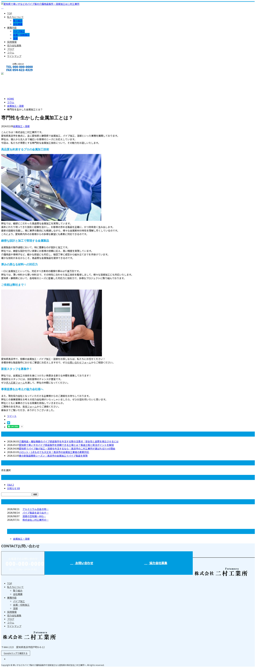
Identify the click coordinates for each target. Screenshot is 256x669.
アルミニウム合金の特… (36, 509)
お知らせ (13, 488)
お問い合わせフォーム (79, 362)
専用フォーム (30, 406)
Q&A (10, 484)
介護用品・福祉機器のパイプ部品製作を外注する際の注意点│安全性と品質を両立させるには (69, 441)
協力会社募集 (14, 45)
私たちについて (15, 17)
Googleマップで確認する (16, 653)
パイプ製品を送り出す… (36, 512)
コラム (10, 52)
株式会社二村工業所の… (36, 519)
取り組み (18, 20)
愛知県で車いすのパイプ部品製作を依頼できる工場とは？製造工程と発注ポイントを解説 (66, 445)
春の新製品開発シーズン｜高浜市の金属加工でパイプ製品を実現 (53, 455)
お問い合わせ (11, 74)
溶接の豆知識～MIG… (34, 516)
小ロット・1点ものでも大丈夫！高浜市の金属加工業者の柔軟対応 (54, 452)
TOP (9, 13)
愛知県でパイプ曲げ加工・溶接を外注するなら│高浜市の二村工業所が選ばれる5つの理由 (67, 448)
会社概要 (18, 24)
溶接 (15, 38)
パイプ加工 (19, 31)
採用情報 (12, 42)
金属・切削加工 (21, 35)
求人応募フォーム (15, 382)
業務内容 (12, 27)
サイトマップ (14, 56)
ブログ (10, 49)
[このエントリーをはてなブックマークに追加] (8, 423)
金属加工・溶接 (15, 106)
